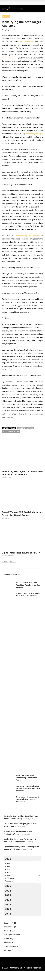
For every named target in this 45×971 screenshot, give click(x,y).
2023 (8, 895)
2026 (8, 858)
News (6, 942)
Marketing (5, 16)
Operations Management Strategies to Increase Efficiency (27, 799)
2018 (8, 913)
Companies (9, 927)
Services (7, 950)
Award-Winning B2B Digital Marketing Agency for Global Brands (22, 513)
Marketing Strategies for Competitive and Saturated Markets (22, 473)
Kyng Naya (6, 30)
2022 (8, 899)
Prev (6, 561)
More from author (25, 428)
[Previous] (5, 807)
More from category (11, 431)
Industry (7, 930)
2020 (8, 909)
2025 (8, 886)
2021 (8, 904)
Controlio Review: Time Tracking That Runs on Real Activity (28, 584)
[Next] (9, 807)
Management (10, 934)
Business (7, 923)
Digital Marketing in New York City (21, 552)
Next (11, 561)
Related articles (9, 428)
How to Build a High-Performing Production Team (26, 777)
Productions (9, 946)
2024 (8, 890)
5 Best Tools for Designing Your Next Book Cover (28, 594)
